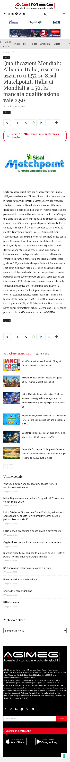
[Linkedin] (12, 13)
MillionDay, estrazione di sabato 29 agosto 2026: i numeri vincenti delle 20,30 (33, 503)
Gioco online (7, 46)
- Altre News (41, 356)
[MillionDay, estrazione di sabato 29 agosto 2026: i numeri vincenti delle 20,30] (11, 384)
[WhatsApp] (33, 125)
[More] (56, 125)
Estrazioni (45, 46)
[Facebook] (4, 13)
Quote (57, 46)
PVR (25, 46)
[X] (20, 13)
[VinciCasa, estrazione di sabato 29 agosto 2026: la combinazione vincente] (11, 368)
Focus (15, 55)
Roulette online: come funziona (20, 582)
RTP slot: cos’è (11, 605)
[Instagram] (8, 13)
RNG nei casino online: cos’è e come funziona (27, 571)
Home (6, 55)
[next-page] (11, 469)
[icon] (19, 748)
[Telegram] (16, 13)
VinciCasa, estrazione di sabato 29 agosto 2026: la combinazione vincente (30, 488)
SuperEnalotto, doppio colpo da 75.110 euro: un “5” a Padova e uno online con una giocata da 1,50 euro (44, 422)
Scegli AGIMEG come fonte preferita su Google (35, 138)
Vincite (16, 46)
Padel (34, 46)
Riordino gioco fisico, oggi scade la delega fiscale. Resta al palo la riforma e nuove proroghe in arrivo (34, 558)
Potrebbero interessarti (17, 356)
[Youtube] (24, 13)
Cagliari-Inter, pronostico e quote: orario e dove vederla (32, 545)
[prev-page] (5, 469)
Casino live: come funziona (17, 594)
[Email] (48, 125)
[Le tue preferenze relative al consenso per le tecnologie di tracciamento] (64, 756)
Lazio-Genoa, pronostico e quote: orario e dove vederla (32, 534)
